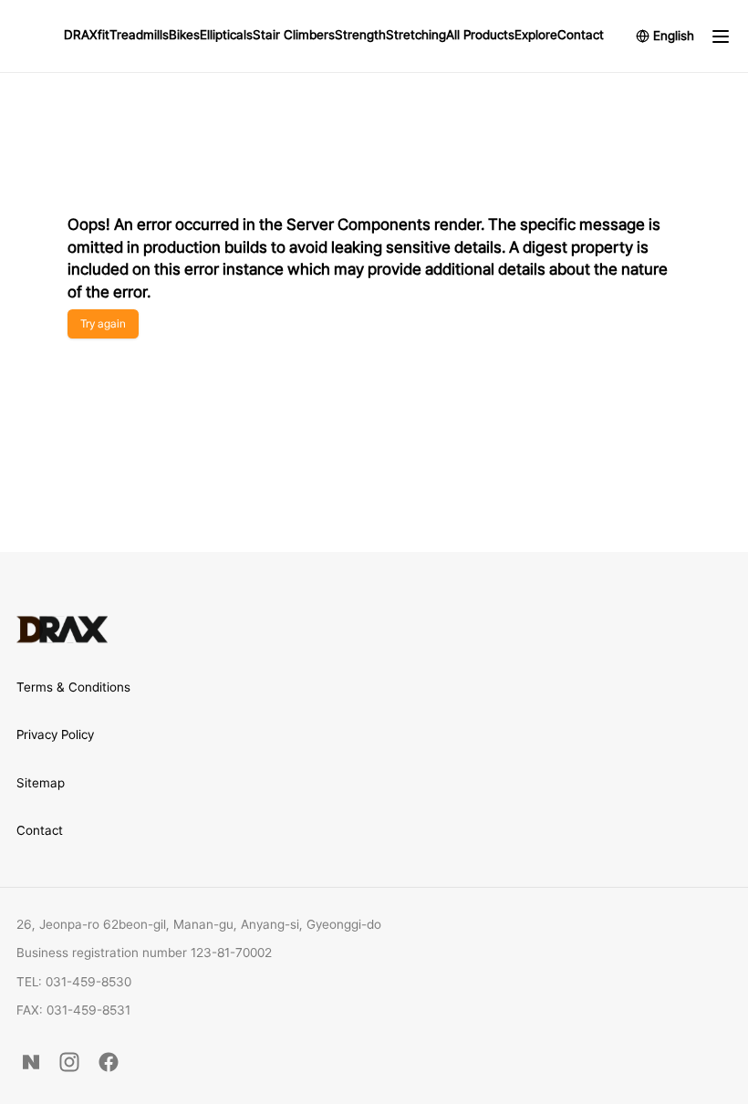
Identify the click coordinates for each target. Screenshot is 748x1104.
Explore (535, 34)
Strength (360, 34)
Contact (580, 34)
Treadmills (139, 34)
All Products (480, 34)
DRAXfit (86, 34)
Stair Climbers (294, 34)
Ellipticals (226, 34)
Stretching (416, 34)
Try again (103, 323)
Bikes (184, 34)
